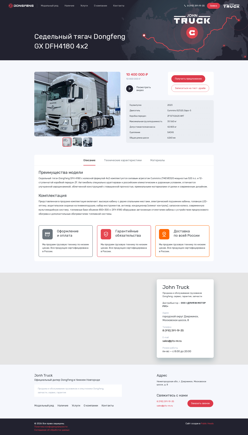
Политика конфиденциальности (50, 426)
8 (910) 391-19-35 (196, 5)
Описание (89, 160)
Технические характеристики (123, 160)
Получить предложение (188, 78)
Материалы (157, 160)
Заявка (213, 5)
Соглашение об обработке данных (51, 430)
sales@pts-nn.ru (172, 341)
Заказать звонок (200, 403)
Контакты (118, 5)
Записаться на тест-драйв (190, 88)
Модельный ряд (49, 5)
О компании (100, 5)
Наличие (69, 5)
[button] (37, 75)
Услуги (84, 5)
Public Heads (207, 423)
